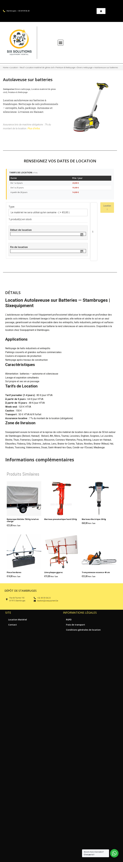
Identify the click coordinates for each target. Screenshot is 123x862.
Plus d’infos (34, 128)
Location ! (107, 207)
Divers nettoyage (85, 67)
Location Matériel (17, 619)
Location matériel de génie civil (40, 67)
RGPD (69, 619)
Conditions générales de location (83, 629)
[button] (61, 43)
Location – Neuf (17, 67)
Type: (12, 206)
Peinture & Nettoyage (65, 67)
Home (5, 67)
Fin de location (19, 247)
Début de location (21, 230)
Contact (12, 624)
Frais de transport (75, 624)
